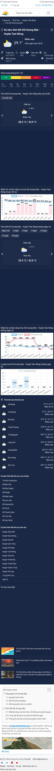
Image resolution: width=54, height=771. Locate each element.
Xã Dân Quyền (7, 488)
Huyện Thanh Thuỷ (9, 568)
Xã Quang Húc (8, 504)
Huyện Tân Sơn (8, 556)
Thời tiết (27, 759)
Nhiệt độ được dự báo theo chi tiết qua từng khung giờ (30, 712)
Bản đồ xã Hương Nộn (17, 701)
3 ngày (15, 231)
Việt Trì (5, 579)
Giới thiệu (10, 766)
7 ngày (34, 231)
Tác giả (18, 766)
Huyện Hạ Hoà (7, 540)
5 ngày (25, 231)
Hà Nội (4, 5)
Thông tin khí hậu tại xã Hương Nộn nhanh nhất (27, 719)
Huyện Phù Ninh (8, 548)
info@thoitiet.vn (41, 759)
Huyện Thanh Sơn (9, 564)
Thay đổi (15, 5)
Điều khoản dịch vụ (29, 766)
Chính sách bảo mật (8, 769)
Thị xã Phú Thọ (8, 576)
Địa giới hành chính (16, 697)
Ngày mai (5, 231)
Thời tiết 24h (7, 98)
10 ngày (43, 231)
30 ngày (15, 236)
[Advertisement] (27, 158)
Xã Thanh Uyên (8, 512)
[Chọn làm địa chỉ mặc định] (51, 30)
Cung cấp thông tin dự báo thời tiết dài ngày (26, 715)
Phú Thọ (16, 20)
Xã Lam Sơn (7, 500)
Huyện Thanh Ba (8, 560)
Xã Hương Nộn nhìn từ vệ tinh (20, 704)
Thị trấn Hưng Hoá (9, 481)
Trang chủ (6, 20)
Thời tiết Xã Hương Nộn (15, 708)
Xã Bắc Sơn (6, 484)
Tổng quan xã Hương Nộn (16, 694)
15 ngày (5, 236)
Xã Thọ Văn (7, 516)
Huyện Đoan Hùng (9, 536)
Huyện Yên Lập (8, 572)
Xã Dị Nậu (6, 492)
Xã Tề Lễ (5, 508)
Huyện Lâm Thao (9, 544)
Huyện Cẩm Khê (8, 532)
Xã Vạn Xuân (7, 520)
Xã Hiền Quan (7, 496)
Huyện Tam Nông (29, 20)
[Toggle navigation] (48, 12)
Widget (3, 766)
